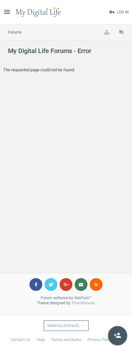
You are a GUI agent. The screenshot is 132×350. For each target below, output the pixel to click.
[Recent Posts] (121, 32)
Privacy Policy (99, 339)
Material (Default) (63, 325)
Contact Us (20, 339)
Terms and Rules (66, 339)
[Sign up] (117, 335)
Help (41, 339)
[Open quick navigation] (106, 32)
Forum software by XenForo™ (66, 298)
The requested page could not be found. (39, 69)
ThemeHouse (83, 303)
